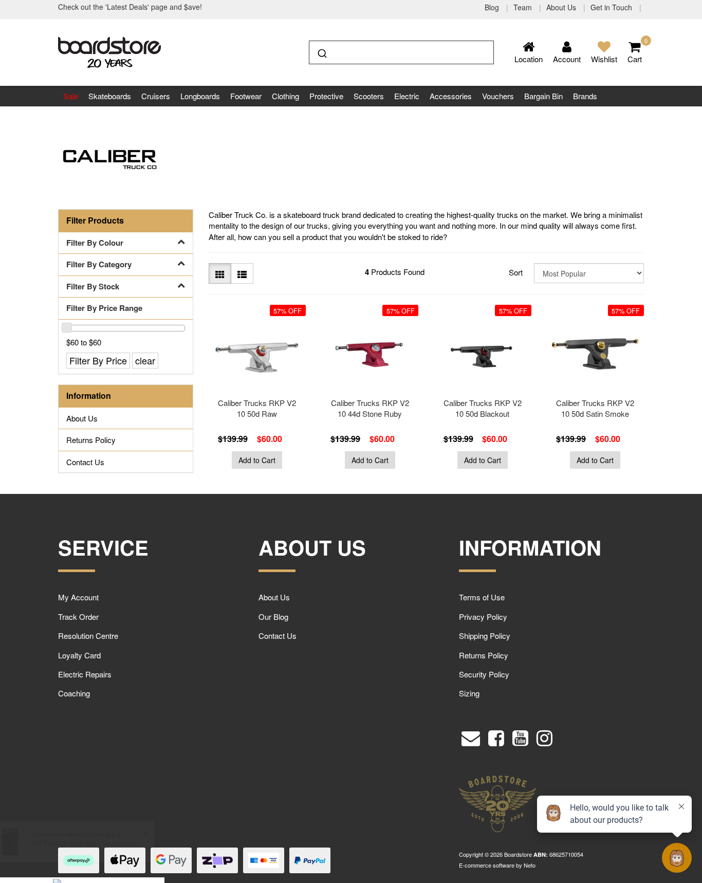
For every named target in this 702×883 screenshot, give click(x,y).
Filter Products (95, 220)
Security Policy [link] (484, 674)
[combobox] (401, 52)
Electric (406, 95)
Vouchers (498, 95)
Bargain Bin (543, 95)
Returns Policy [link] (91, 439)
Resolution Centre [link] (88, 635)
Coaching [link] (74, 693)
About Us (562, 7)
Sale (70, 95)
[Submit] (321, 51)
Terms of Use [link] (482, 597)
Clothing (285, 95)
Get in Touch (612, 7)
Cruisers (155, 95)
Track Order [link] (78, 616)
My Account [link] (78, 597)
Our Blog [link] (273, 616)
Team (523, 7)
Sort (516, 272)
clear (145, 360)
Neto (529, 865)
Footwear (246, 95)
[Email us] (470, 735)
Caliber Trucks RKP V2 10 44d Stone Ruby (370, 408)
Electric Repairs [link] (85, 674)
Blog (493, 7)
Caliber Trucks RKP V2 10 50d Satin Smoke (595, 408)
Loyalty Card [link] (79, 655)
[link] (496, 735)
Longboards (200, 95)
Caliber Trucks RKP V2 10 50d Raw (257, 408)
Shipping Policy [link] (484, 635)
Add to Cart (256, 460)
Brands (585, 95)
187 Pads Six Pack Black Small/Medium (86, 842)
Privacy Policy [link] (483, 616)
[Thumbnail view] (220, 273)
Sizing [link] (469, 693)
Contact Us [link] (85, 461)
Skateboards (109, 95)
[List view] (242, 273)
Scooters (369, 95)
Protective (326, 95)
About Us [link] (82, 418)
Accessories (451, 95)
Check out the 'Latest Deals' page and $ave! (130, 7)
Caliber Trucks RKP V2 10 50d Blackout (483, 408)
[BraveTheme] (109, 51)
